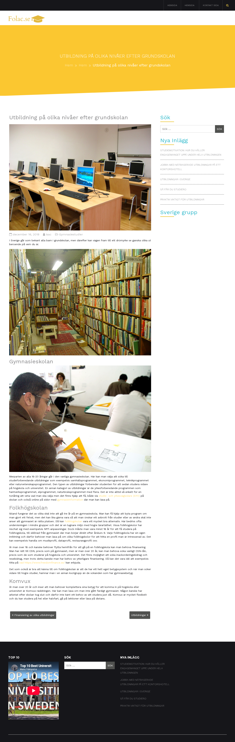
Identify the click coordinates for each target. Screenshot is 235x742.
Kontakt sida (211, 5)
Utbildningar (138, 615)
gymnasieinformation (70, 499)
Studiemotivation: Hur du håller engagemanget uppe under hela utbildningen (142, 668)
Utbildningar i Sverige (175, 179)
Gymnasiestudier (185, 19)
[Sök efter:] (227, 5)
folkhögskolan (73, 521)
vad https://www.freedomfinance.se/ (42, 562)
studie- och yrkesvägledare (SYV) (119, 495)
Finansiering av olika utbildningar (34, 615)
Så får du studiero (173, 189)
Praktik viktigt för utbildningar (182, 199)
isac (48, 234)
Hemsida (172, 5)
